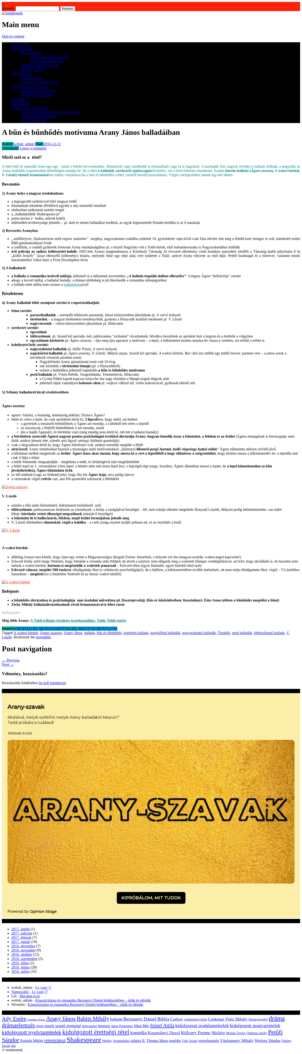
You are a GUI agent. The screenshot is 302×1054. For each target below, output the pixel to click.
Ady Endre (14, 1019)
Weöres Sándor (268, 1040)
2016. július (20, 963)
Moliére (218, 1032)
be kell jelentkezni (52, 683)
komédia (138, 1032)
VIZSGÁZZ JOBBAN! (29, 108)
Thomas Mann (157, 1041)
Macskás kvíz (30, 996)
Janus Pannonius (122, 1026)
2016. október (21, 954)
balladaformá (73, 284)
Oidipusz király (257, 1033)
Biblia (163, 1018)
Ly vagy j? (43, 988)
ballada (89, 633)
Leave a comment (33, 148)
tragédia (175, 1041)
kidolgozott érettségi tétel (95, 1032)
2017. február (21, 937)
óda (13, 1046)
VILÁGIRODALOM (46, 61)
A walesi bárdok (26, 633)
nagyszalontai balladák (199, 633)
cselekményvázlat (195, 1019)
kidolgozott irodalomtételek (202, 1025)
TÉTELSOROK (33, 121)
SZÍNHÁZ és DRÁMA (29, 87)
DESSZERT (20, 104)
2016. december (23, 946)
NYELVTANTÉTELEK (40, 83)
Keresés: (8, 8)
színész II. (137, 1041)
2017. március (21, 933)
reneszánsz (55, 1040)
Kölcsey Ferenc (196, 1032)
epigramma (89, 1026)
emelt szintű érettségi (63, 1025)
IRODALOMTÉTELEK (40, 66)
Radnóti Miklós (31, 1041)
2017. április (20, 929)
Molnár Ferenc (236, 1033)
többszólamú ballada (269, 633)
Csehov (176, 1019)
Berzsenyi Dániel (139, 1018)
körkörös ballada (136, 633)
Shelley (107, 1041)
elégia (40, 1026)
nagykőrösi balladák (165, 633)
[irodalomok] (12, 13)
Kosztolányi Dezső (164, 1032)
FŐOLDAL (20, 44)
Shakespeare (84, 1039)
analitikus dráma (36, 1019)
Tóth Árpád (189, 1041)
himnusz (104, 1026)
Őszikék (224, 633)
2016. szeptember (24, 959)
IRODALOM (21, 49)
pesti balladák (242, 633)
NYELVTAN (21, 74)
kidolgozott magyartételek (255, 1025)
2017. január (20, 942)
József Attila (162, 1025)
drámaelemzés (18, 1025)
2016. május (20, 971)
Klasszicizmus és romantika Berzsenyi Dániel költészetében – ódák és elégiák (93, 1000)
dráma (277, 1018)
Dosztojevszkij (258, 1019)
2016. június (20, 967)
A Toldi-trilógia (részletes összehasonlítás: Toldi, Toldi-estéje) (78, 621)
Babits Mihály (93, 1019)
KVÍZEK (18, 100)
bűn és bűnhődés (109, 633)
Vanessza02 (20, 992)
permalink (43, 637)
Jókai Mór (141, 1026)
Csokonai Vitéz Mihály (227, 1019)
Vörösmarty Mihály (237, 1040)
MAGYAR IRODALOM (49, 57)
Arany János (73, 633)
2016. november (23, 950)
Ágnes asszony (51, 633)
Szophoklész (121, 1041)
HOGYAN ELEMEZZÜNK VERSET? (51, 112)
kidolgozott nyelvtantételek (31, 1032)
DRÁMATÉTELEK (36, 95)
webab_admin (23, 144)
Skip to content (13, 36)
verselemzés (208, 1040)
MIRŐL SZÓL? (33, 70)
